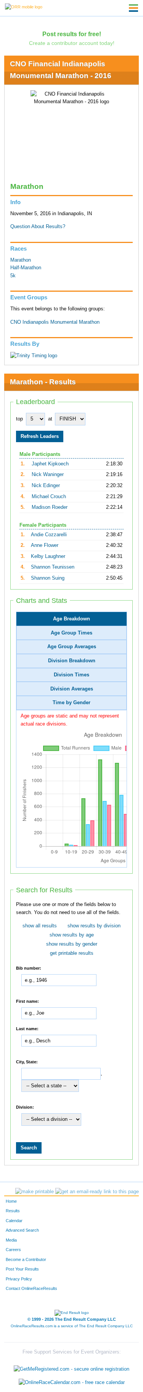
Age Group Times (71, 633)
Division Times (71, 675)
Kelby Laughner (48, 556)
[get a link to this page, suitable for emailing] (97, 1191)
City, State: (27, 1061)
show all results (39, 926)
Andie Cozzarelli (49, 534)
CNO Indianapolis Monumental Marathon (55, 322)
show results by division (94, 926)
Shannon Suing (47, 578)
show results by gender (71, 944)
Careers (13, 1249)
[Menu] (133, 8)
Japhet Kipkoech (50, 464)
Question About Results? (37, 226)
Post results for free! (71, 33)
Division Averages (71, 689)
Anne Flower (44, 545)
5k (13, 275)
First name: (27, 1001)
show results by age (72, 935)
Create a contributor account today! (71, 43)
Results (13, 1210)
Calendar (14, 1220)
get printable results (71, 953)
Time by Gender (71, 702)
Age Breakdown (71, 619)
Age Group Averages (71, 646)
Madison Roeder (49, 507)
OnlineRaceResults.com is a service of (72, 1326)
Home (11, 1201)
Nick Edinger (46, 485)
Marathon (20, 260)
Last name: (27, 1028)
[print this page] (34, 1191)
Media (11, 1240)
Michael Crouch (49, 496)
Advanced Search (22, 1230)
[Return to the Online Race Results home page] (23, 6)
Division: (25, 1106)
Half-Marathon (25, 267)
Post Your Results (22, 1269)
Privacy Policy (19, 1279)
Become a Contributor (26, 1259)
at (50, 419)
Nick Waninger (48, 474)
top (19, 419)
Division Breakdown (71, 660)
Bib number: (28, 967)
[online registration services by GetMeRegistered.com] (71, 1367)
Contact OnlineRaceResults (31, 1288)
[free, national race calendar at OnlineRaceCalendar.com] (72, 1383)
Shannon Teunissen (52, 567)
